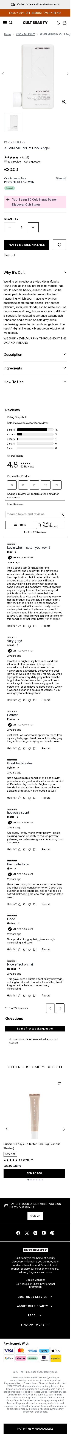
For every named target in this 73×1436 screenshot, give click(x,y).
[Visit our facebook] (18, 1233)
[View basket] (65, 22)
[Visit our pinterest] (52, 1233)
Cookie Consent (35, 1279)
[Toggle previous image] (3, 73)
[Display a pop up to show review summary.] (32, 1160)
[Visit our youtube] (44, 1233)
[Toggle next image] (67, 73)
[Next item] (64, 1129)
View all (61, 178)
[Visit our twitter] (27, 1233)
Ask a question (32, 161)
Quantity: (11, 218)
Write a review (12, 161)
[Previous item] (6, 1129)
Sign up (35, 1215)
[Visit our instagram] (35, 1233)
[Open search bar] (10, 22)
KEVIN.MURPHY (25, 34)
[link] (58, 22)
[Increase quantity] (33, 227)
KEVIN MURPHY (15, 142)
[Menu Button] (4, 22)
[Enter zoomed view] (64, 101)
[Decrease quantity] (9, 227)
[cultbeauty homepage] (35, 22)
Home (7, 34)
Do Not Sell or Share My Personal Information (35, 1285)
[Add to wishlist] (59, 245)
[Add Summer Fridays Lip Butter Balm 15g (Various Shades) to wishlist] (59, 1083)
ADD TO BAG (34, 1173)
